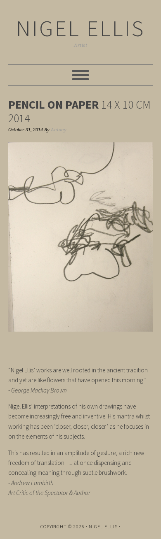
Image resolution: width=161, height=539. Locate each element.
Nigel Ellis (80, 28)
